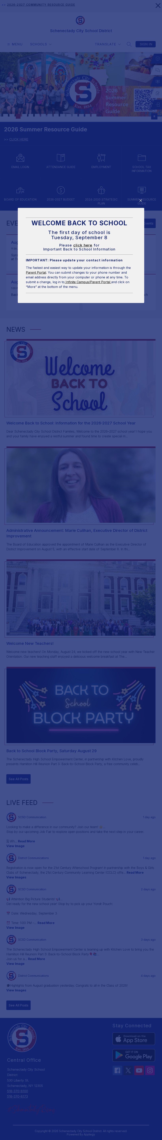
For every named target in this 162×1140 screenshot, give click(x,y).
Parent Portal (36, 272)
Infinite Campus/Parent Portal (88, 282)
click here (82, 245)
